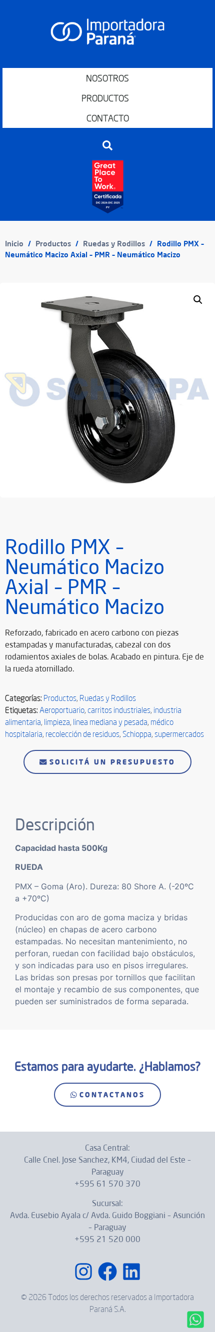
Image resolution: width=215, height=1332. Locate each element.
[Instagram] (83, 1271)
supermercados (179, 734)
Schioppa (137, 734)
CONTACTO (107, 117)
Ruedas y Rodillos (114, 243)
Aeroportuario (62, 710)
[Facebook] (107, 1271)
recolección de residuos (83, 734)
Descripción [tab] (40, 790)
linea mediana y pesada (110, 722)
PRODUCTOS (105, 97)
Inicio (14, 243)
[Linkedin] (131, 1271)
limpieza (57, 722)
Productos (53, 243)
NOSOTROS (107, 77)
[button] (108, 145)
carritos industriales (119, 710)
